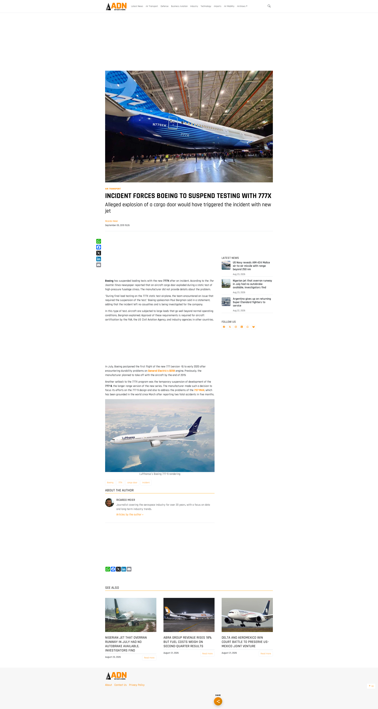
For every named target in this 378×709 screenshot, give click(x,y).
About (108, 685)
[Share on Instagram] (235, 327)
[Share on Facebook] (224, 327)
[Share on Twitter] (230, 327)
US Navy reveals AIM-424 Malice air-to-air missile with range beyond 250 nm (251, 266)
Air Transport (113, 188)
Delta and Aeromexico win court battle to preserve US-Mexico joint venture (245, 642)
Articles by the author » (129, 514)
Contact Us (120, 685)
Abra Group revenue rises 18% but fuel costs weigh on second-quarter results (187, 642)
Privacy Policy (137, 685)
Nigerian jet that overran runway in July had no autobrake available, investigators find (252, 284)
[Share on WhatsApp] (247, 327)
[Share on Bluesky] (253, 327)
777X (120, 482)
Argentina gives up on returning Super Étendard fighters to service (252, 302)
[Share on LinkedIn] (241, 327)
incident (146, 482)
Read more (149, 657)
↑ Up (371, 686)
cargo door (132, 482)
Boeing (110, 482)
